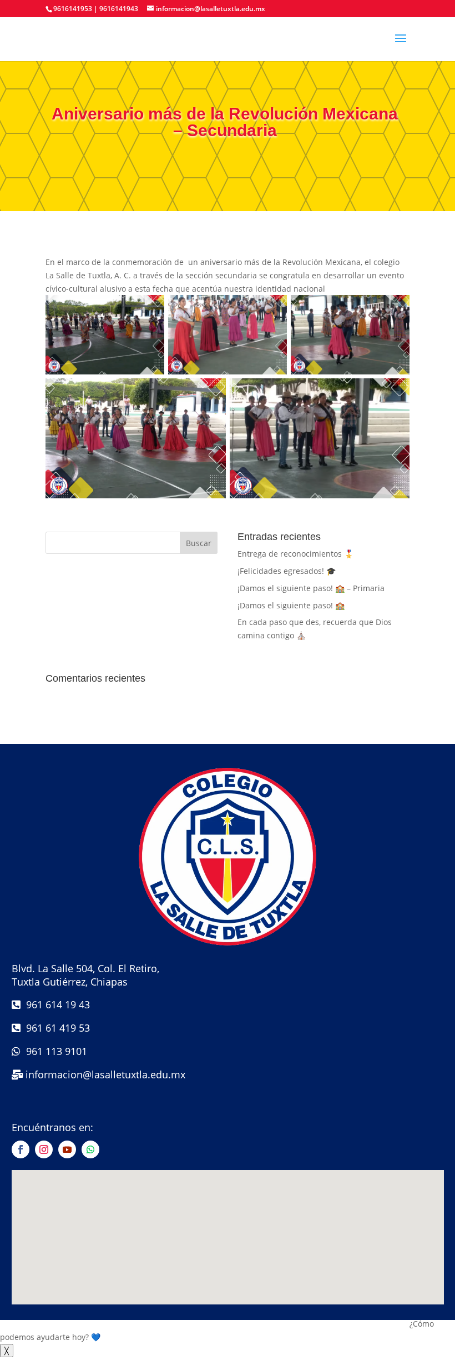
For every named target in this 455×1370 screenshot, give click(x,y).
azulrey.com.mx (228, 1312)
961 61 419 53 (55, 1027)
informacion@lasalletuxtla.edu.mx (105, 1074)
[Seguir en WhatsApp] (90, 1149)
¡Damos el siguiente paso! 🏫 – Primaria (311, 588)
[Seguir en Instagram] (44, 1149)
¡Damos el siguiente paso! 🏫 (291, 605)
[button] (227, 1330)
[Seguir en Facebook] (20, 1149)
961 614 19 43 (55, 1004)
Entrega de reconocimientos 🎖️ (295, 553)
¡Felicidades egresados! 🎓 (286, 571)
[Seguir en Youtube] (67, 1149)
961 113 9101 (54, 1051)
